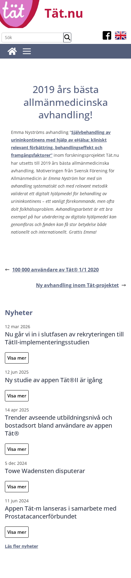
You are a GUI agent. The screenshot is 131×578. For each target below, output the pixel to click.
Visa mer (16, 358)
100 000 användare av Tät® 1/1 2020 (55, 269)
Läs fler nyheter (21, 546)
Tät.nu (63, 13)
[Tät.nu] (12, 51)
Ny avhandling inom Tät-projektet (77, 285)
